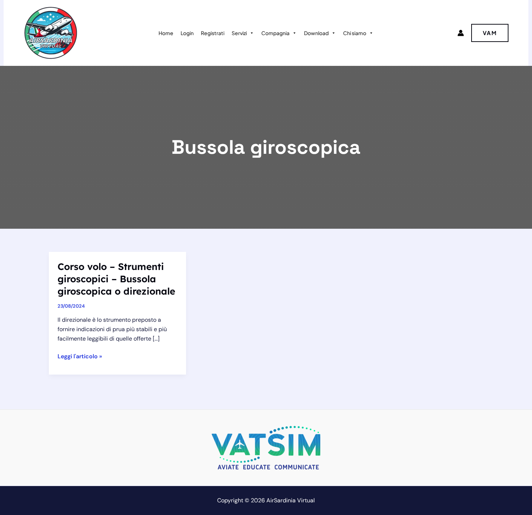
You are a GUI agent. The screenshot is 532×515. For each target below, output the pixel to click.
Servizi (239, 33)
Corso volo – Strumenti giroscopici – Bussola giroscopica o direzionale (116, 279)
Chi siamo (354, 33)
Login (187, 33)
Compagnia (275, 33)
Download (316, 33)
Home (166, 33)
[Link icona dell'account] (460, 33)
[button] (489, 33)
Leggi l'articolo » (80, 356)
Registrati (212, 33)
